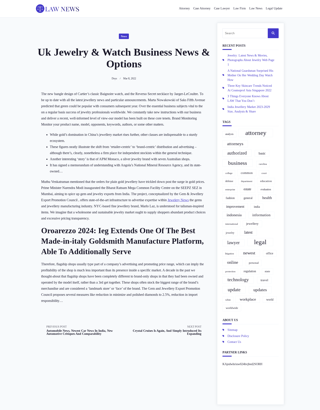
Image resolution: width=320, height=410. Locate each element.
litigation (229, 253)
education (266, 181)
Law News (255, 8)
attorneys (235, 143)
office (269, 253)
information (261, 215)
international (231, 224)
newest (249, 252)
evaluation (266, 189)
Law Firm (239, 8)
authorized (237, 153)
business (237, 163)
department (246, 181)
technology (238, 279)
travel (264, 280)
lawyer (233, 242)
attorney (255, 132)
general (248, 198)
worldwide (232, 308)
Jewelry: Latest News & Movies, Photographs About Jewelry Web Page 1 (250, 60)
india (257, 206)
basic (262, 153)
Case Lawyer (222, 8)
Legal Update (274, 8)
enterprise (230, 189)
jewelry (230, 232)
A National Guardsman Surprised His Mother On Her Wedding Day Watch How (250, 75)
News (124, 36)
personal (254, 262)
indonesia (234, 215)
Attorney (184, 8)
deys (114, 78)
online (232, 262)
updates (260, 289)
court (264, 173)
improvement (235, 206)
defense (229, 181)
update (234, 289)
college (228, 173)
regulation (250, 271)
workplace (248, 299)
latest (248, 232)
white (228, 299)
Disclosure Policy (238, 336)
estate (247, 189)
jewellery (252, 223)
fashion (230, 198)
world (269, 299)
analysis (229, 134)
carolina (263, 164)
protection (230, 271)
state (267, 271)
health (267, 198)
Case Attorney (202, 8)
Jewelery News (178, 200)
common (247, 173)
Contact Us (234, 342)
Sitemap (232, 330)
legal (260, 241)
